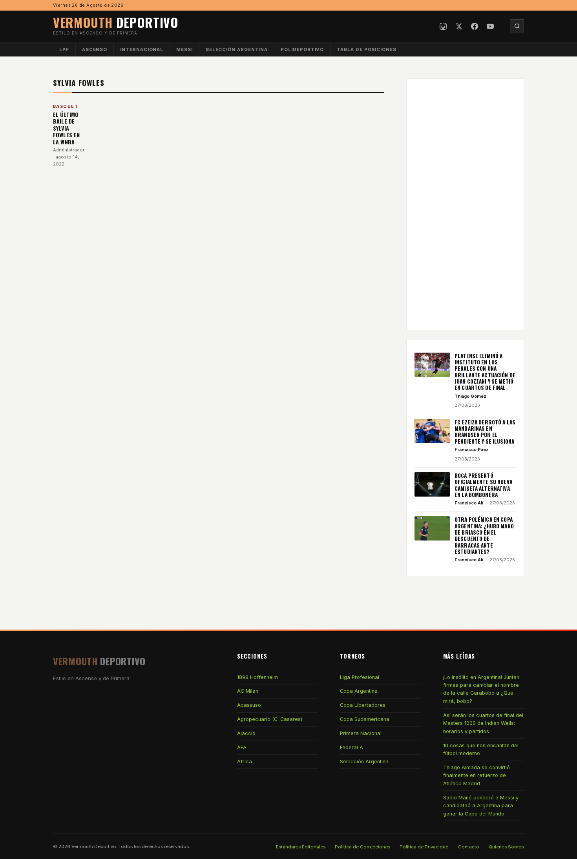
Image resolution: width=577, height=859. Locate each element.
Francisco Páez (472, 449)
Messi (184, 49)
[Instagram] (443, 26)
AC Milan (247, 691)
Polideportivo (302, 49)
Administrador (68, 150)
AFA (242, 747)
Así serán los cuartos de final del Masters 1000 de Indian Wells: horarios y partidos (483, 723)
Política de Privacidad (424, 847)
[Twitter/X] (459, 26)
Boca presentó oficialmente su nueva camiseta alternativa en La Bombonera (483, 485)
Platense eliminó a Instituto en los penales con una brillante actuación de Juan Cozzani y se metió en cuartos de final (485, 372)
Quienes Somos (506, 847)
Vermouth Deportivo (93, 846)
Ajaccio (246, 733)
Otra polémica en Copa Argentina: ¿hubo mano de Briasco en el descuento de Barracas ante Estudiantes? (484, 535)
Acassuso (249, 705)
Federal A (351, 747)
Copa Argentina (359, 691)
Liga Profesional (359, 677)
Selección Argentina (237, 49)
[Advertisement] (465, 204)
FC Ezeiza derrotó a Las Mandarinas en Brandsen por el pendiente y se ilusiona (485, 431)
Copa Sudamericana (364, 719)
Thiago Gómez (470, 396)
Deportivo (116, 22)
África (244, 761)
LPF (64, 49)
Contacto (468, 847)
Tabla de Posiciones (366, 49)
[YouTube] (490, 26)
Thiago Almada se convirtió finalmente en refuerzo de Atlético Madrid (476, 775)
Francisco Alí (469, 503)
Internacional (141, 49)
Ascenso (94, 49)
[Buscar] (517, 26)
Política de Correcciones (362, 847)
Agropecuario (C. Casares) (269, 719)
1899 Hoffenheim (257, 677)
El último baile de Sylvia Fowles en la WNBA (66, 128)
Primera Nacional (361, 733)
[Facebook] (474, 26)
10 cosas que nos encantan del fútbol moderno (481, 749)
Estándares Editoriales (300, 847)
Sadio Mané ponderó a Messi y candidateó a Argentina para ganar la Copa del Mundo (481, 806)
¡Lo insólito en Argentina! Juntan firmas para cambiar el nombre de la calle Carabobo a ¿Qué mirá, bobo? (481, 689)
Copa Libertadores (362, 705)
